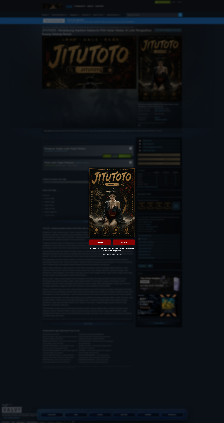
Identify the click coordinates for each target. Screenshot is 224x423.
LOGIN (124, 242)
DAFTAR (100, 242)
